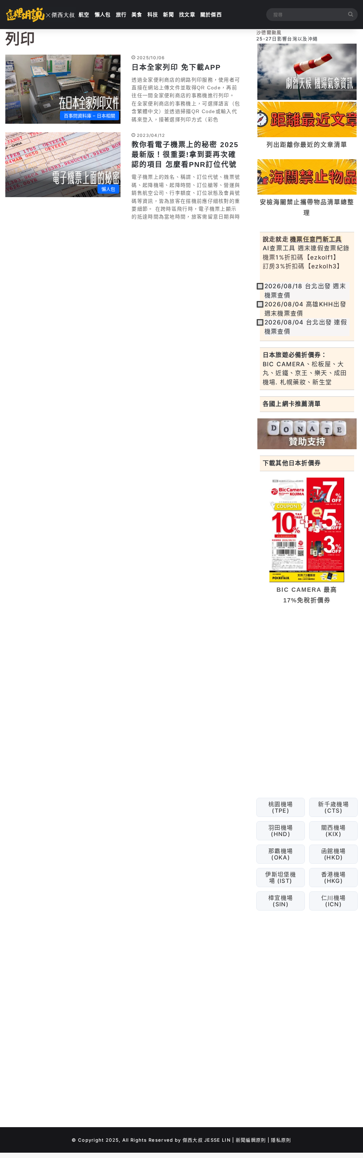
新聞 (168, 14)
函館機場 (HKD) (333, 854)
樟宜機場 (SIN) (280, 901)
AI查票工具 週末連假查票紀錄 (306, 248)
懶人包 (103, 14)
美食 (137, 14)
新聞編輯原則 (251, 1140)
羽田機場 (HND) (280, 830)
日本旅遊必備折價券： (295, 354)
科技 (152, 14)
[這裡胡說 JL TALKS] (40, 14)
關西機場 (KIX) (333, 830)
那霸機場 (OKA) (280, 854)
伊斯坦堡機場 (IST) (280, 877)
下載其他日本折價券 (292, 463)
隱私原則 (281, 1140)
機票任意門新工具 (316, 239)
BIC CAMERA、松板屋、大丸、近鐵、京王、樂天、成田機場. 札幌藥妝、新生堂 (305, 373)
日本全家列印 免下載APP (176, 67)
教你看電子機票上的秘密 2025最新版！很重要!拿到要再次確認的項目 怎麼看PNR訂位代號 (185, 154)
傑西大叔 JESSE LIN (207, 1140)
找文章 (187, 14)
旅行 (121, 14)
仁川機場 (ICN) (333, 901)
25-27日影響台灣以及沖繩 (287, 38)
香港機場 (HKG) (333, 877)
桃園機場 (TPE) (280, 807)
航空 (84, 14)
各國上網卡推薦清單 (292, 403)
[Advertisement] (307, 659)
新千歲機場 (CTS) (333, 807)
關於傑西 (211, 14)
